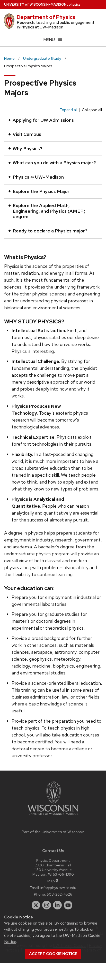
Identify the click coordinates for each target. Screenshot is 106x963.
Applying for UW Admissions (43, 120)
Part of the (53, 832)
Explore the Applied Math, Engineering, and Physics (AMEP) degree (49, 210)
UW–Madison (35, 4)
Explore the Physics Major (41, 191)
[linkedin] (57, 905)
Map (51, 880)
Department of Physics (46, 17)
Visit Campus (27, 134)
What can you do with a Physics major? (54, 163)
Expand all (68, 110)
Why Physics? (27, 148)
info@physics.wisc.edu (58, 887)
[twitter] (36, 905)
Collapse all (92, 110)
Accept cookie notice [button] (53, 953)
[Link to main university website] (53, 815)
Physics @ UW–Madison (38, 177)
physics (75, 4)
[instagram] (46, 905)
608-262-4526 (59, 894)
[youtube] (68, 905)
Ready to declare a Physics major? (50, 231)
